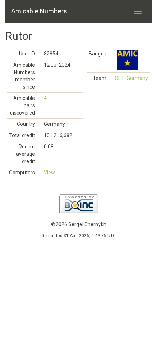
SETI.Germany (131, 78)
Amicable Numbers (39, 11)
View (49, 172)
